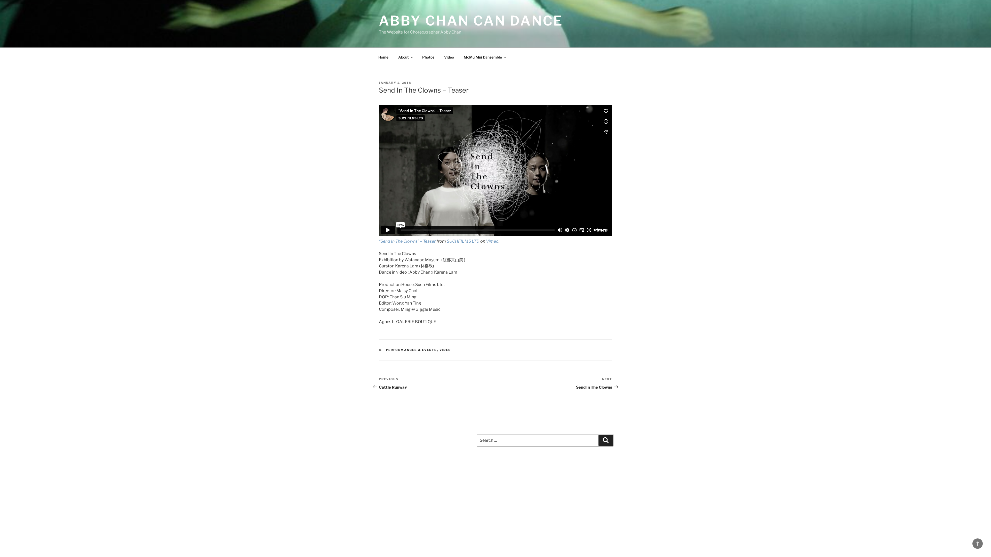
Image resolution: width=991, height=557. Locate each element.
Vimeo (492, 241)
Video (449, 57)
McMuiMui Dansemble (483, 57)
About (403, 57)
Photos (428, 57)
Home (383, 57)
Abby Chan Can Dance (471, 21)
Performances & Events (411, 350)
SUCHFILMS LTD (463, 241)
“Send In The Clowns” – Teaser (407, 241)
